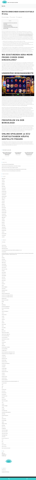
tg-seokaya (3, 425)
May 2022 (3, 222)
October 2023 (4, 194)
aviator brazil (3, 288)
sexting (3, 407)
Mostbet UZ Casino (4, 376)
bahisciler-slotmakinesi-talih (6, 293)
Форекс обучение (4, 446)
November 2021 (4, 230)
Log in (2, 452)
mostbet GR (3, 366)
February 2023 (4, 207)
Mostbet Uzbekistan (4, 379)
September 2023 (4, 196)
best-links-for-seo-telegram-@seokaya (7, 296)
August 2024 (3, 178)
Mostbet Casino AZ (4, 361)
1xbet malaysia (4, 272)
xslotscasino (3, 436)
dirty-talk (3, 322)
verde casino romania (5, 433)
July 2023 (3, 199)
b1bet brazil (3, 291)
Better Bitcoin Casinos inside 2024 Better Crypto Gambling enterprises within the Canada (14, 169)
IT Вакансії (3, 340)
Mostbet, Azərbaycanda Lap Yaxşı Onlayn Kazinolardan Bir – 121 (10, 381)
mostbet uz (3, 374)
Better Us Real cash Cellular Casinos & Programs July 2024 (10, 167)
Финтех (3, 443)
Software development (5, 415)
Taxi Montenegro (4, 420)
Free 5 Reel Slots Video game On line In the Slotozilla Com (29, 153)
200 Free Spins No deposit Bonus (18, 153)
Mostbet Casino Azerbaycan (5, 363)
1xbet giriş (3, 270)
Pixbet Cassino (4, 399)
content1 (3, 316)
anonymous (3, 283)
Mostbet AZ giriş (4, 360)
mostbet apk (3, 355)
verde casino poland (4, 431)
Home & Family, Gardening (5, 335)
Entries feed (3, 453)
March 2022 (3, 225)
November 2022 (4, 212)
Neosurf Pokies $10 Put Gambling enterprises (8, 164)
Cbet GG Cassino (4, 314)
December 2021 (4, 228)
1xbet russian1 (4, 280)
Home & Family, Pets (4, 337)
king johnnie (3, 345)
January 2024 (3, 189)
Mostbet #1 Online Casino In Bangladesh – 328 (8, 353)
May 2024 (3, 183)
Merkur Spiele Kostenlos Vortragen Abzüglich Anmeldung (7, 153)
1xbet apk (3, 257)
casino (3, 309)
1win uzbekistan (4, 251)
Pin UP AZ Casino (4, 389)
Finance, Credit (4, 324)
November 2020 (4, 233)
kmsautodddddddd (4, 348)
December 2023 (4, 191)
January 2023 (3, 209)
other (2, 386)
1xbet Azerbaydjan (4, 265)
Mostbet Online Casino (5, 371)
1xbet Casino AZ (4, 267)
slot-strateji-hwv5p (4, 410)
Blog (2, 303)
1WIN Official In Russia (5, 248)
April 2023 (3, 204)
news (2, 384)
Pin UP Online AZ (4, 394)
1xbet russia (3, 277)
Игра (2, 441)
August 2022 (3, 217)
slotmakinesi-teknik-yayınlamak (6, 412)
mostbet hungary (4, 368)
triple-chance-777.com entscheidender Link (25, 34)
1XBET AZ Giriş (4, 262)
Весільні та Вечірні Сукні (5, 438)
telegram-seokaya (4, 423)
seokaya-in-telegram (5, 405)
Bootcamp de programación (6, 306)
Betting (3, 301)
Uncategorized (19, 17)
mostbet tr (3, 373)
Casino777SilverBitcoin (5, 311)
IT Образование (4, 342)
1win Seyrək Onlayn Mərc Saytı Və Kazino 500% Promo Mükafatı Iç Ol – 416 (11, 250)
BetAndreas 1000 (4, 298)
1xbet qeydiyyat (4, 275)
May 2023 (3, 202)
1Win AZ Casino (4, 245)
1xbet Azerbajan (4, 264)
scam (2, 402)
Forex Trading (3, 327)
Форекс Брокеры (4, 444)
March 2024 (3, 186)
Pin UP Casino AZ (4, 392)
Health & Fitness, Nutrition (5, 332)
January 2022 (3, 227)
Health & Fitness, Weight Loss (6, 334)
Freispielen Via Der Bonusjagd (7, 26)
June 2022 (3, 220)
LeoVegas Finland (4, 350)
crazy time (3, 319)
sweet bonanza (4, 418)
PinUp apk (3, 397)
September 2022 (4, 215)
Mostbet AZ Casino (4, 358)
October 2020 (4, 235)
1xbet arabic (3, 259)
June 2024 (3, 181)
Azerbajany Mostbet (4, 290)
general (3, 329)
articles (3, 285)
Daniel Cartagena (6, 17)
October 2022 (4, 214)
